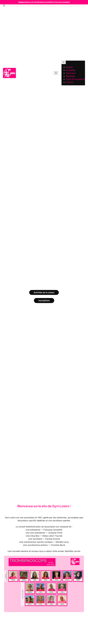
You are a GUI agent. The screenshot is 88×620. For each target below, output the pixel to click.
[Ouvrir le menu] (56, 73)
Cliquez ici (22, 2)
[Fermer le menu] (63, 62)
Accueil (69, 67)
